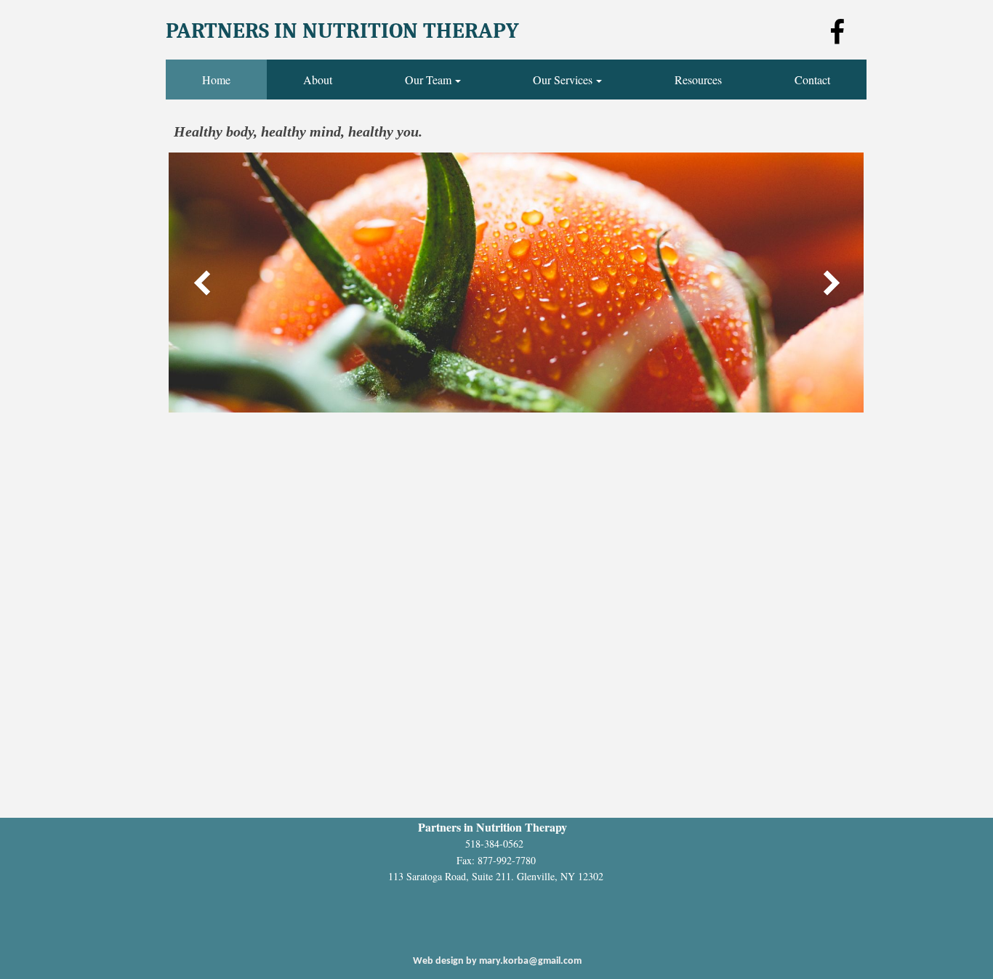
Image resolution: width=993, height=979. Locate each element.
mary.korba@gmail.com (530, 961)
